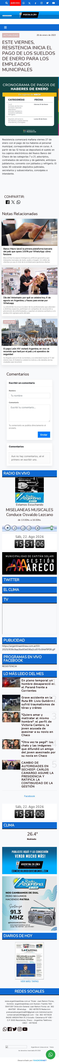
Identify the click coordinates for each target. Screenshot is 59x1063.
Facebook (29, 796)
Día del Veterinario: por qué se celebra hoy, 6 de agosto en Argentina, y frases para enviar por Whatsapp (27, 300)
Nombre (12, 391)
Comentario (14, 402)
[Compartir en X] (13, 202)
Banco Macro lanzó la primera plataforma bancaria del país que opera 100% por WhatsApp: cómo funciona (27, 252)
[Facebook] (35, 3)
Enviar (43, 434)
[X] (29, 3)
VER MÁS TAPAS (29, 981)
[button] (7, 3)
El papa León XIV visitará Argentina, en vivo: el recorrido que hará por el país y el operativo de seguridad (26, 351)
